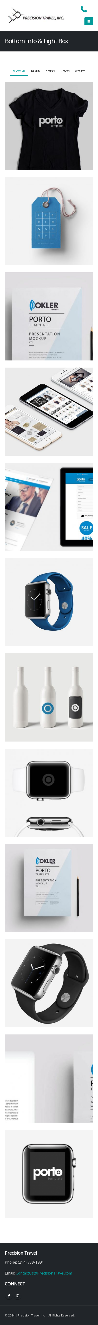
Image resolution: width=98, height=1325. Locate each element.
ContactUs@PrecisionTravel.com (44, 1273)
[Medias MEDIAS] (49, 697)
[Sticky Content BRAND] (49, 983)
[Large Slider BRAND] (49, 221)
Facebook (8, 1295)
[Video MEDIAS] (49, 412)
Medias (64, 71)
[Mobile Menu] (88, 21)
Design (50, 71)
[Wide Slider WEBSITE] (49, 316)
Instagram (17, 1295)
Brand (35, 71)
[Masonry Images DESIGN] (49, 888)
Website (80, 71)
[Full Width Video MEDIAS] (49, 793)
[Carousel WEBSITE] (49, 1174)
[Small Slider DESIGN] (49, 126)
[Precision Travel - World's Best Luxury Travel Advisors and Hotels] (36, 15)
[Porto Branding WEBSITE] (49, 1078)
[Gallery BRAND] (49, 602)
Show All (19, 71)
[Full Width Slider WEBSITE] (49, 507)
